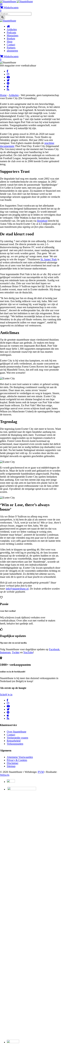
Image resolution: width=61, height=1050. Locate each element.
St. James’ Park (48, 259)
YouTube (28, 652)
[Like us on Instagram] (8, 74)
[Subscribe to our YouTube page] (8, 77)
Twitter (15, 652)
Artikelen (14, 95)
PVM (41, 771)
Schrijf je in (6, 694)
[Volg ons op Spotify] (8, 83)
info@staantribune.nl (17, 588)
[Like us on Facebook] (7, 71)
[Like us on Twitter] (8, 80)
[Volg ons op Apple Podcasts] (8, 86)
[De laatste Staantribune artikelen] (8, 89)
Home (3, 95)
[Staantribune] (16, 1)
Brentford (42, 220)
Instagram (5, 652)
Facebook (54, 649)
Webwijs (4, 775)
